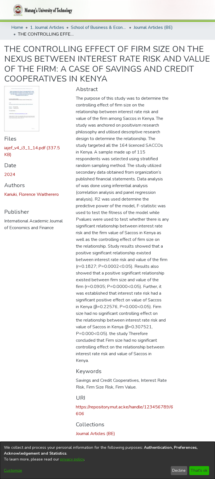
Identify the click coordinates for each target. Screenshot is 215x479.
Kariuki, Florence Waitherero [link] (31, 194)
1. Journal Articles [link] (47, 27)
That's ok (199, 470)
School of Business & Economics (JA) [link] (99, 27)
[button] (95, 434)
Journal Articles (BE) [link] (153, 27)
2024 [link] (9, 174)
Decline (179, 470)
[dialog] (107, 460)
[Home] (42, 10)
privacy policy (72, 459)
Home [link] (17, 27)
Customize (13, 470)
